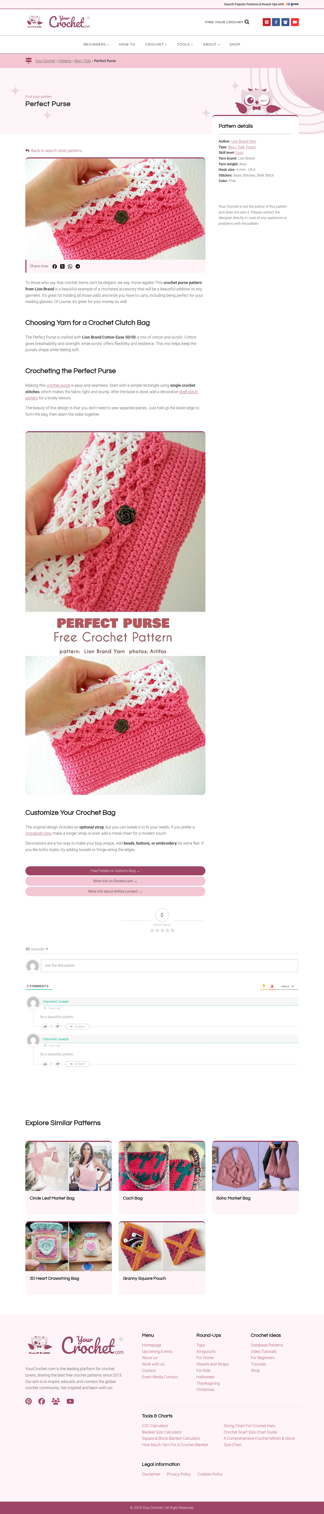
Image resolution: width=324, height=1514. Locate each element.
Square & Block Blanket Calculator (171, 1438)
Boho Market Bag (233, 1198)
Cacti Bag (133, 1198)
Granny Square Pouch (144, 1278)
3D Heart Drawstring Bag (54, 1278)
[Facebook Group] (285, 22)
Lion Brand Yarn (243, 141)
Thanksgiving (208, 1383)
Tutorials (258, 1364)
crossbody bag (38, 833)
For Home (205, 1357)
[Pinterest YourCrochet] (28, 1400)
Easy (239, 152)
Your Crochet (45, 61)
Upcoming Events (157, 1351)
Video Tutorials (264, 1351)
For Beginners (263, 1357)
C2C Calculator (155, 1425)
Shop (235, 44)
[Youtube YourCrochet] (70, 1400)
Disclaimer (151, 1474)
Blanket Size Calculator (162, 1432)
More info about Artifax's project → (115, 891)
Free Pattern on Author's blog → (115, 871)
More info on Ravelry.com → (115, 881)
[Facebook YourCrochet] (41, 1400)
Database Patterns (267, 1345)
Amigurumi (206, 1351)
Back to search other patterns (56, 150)
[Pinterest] (267, 22)
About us (149, 1357)
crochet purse (58, 385)
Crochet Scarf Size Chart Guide (250, 1432)
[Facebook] (276, 22)
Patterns (64, 61)
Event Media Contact (160, 1377)
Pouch (251, 147)
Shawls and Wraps (212, 1364)
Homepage (151, 1345)
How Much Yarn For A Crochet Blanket (175, 1444)
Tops (200, 1345)
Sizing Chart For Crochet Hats (249, 1425)
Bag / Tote (83, 61)
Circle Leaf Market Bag (52, 1198)
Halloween (205, 1377)
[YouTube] (295, 22)
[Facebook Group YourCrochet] (56, 1400)
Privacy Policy (179, 1474)
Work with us (153, 1364)
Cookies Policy (210, 1474)
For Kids (203, 1370)
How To (127, 44)
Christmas (205, 1389)
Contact (149, 1370)
